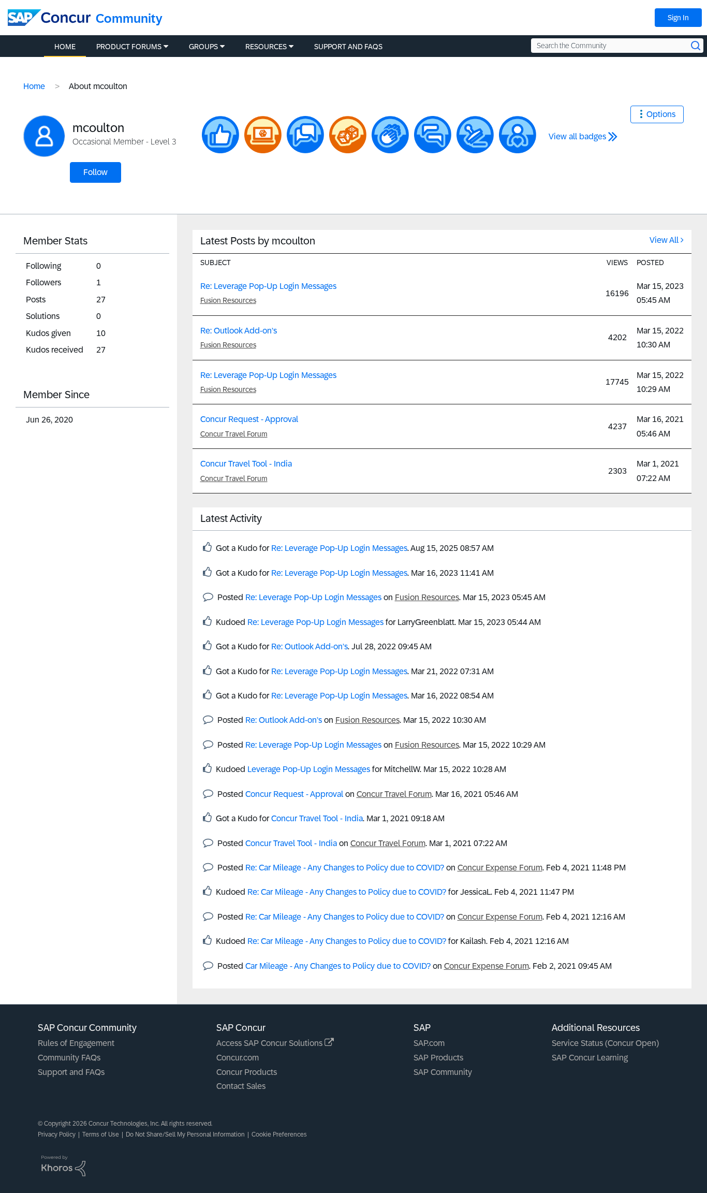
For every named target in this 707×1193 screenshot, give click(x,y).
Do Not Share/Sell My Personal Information (185, 1134)
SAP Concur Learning (590, 1057)
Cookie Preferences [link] (279, 1134)
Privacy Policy (57, 1134)
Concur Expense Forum (500, 867)
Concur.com (237, 1057)
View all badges (577, 136)
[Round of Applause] (390, 134)
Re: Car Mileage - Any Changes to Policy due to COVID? (344, 867)
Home (34, 86)
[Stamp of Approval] (475, 134)
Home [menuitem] (65, 46)
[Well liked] (220, 134)
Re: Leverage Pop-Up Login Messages (268, 286)
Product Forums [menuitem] (128, 46)
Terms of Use (100, 1134)
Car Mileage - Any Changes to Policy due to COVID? (338, 966)
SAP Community (443, 1072)
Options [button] (660, 114)
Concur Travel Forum (234, 434)
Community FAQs (69, 1057)
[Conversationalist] (432, 134)
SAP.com (429, 1043)
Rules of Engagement (76, 1043)
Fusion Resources (228, 300)
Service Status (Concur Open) (605, 1043)
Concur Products (246, 1072)
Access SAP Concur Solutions (270, 1043)
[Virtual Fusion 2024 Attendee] (263, 134)
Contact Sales (241, 1086)
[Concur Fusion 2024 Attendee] (347, 134)
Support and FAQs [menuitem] (348, 46)
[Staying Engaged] (517, 134)
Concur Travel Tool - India (246, 463)
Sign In (678, 17)
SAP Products (438, 1057)
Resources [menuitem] (266, 46)
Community (129, 18)
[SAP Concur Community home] (49, 17)
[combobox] (617, 45)
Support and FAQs (71, 1072)
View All (664, 240)
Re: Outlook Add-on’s (238, 330)
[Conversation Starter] (305, 134)
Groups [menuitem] (203, 46)
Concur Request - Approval (249, 419)
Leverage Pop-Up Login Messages (308, 769)
